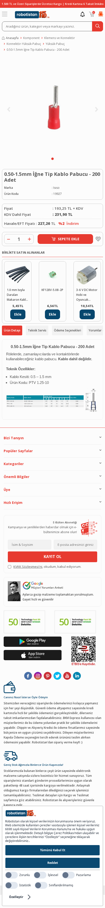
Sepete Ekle (68, 239)
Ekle (17, 314)
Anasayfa (12, 38)
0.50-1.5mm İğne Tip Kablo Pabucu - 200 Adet (38, 50)
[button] (52, 159)
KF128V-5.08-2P (52, 290)
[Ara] (97, 26)
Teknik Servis (37, 330)
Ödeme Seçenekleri (67, 330)
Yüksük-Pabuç (55, 44)
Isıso (56, 188)
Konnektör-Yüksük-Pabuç (24, 44)
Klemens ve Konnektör (59, 38)
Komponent (31, 38)
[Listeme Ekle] (97, 239)
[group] (52, 106)
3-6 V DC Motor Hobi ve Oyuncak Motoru (86, 295)
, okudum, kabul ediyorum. (47, 566)
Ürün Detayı (12, 330)
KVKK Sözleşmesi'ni (27, 566)
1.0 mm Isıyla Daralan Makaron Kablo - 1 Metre (17, 295)
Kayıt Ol (53, 556)
